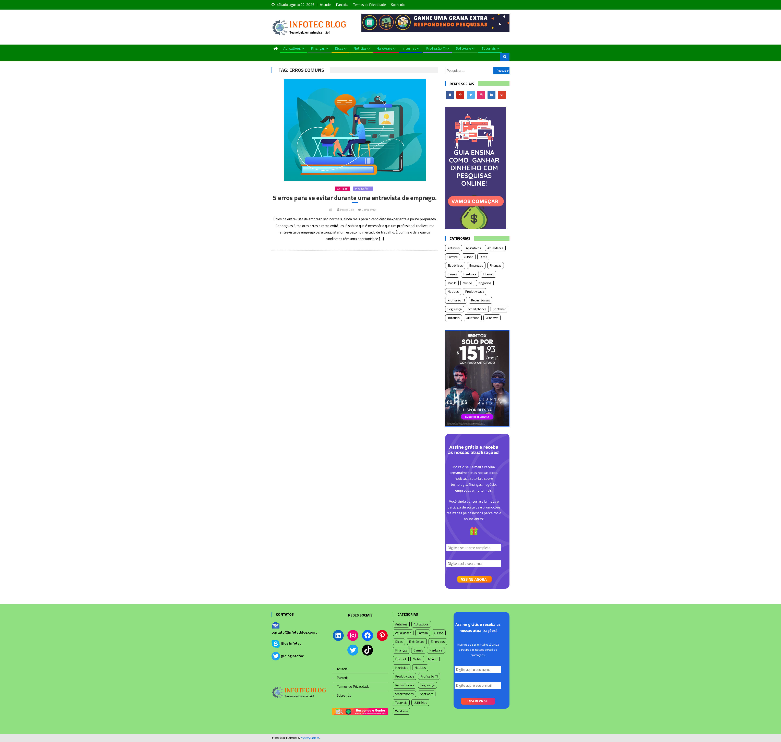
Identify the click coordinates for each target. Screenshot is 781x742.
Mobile (451, 282)
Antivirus (453, 248)
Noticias (360, 48)
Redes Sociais (480, 300)
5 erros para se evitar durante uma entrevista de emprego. (355, 198)
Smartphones (477, 309)
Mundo (467, 282)
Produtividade (474, 291)
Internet (409, 48)
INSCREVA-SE (477, 701)
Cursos (468, 256)
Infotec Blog (347, 210)
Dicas (339, 48)
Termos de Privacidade (369, 4)
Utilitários (472, 317)
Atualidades (495, 248)
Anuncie (325, 4)
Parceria (342, 4)
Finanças (318, 48)
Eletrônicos (455, 265)
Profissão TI (436, 48)
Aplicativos (292, 48)
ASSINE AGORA (474, 579)
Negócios (484, 282)
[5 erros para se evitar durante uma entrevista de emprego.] (355, 130)
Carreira (342, 189)
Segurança (454, 309)
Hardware (384, 48)
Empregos (476, 265)
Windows (492, 317)
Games (452, 274)
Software (463, 48)
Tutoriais (488, 48)
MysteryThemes (310, 738)
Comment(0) (369, 210)
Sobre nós (398, 4)
